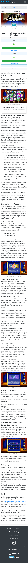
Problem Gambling (14, 532)
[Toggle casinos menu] (25, 2)
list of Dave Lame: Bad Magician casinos (15, 501)
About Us (9, 528)
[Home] (8, 2)
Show (14, 24)
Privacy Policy (14, 538)
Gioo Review (14, 50)
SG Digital (13, 26)
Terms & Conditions (14, 535)
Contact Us (19, 528)
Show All (14, 68)
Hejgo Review (14, 63)
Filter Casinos (13, 37)
